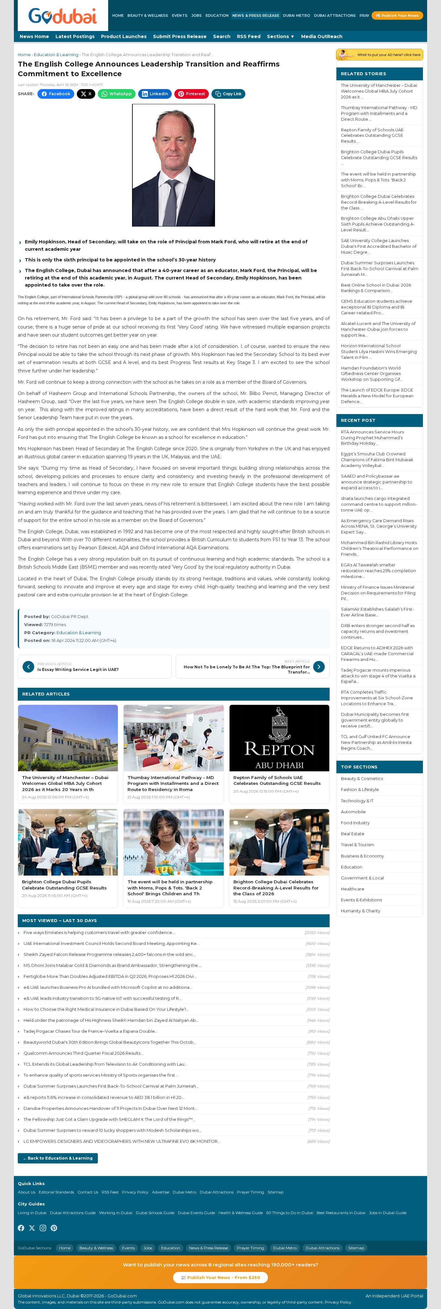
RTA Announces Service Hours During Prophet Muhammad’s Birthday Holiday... (372, 438)
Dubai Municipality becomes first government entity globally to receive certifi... (375, 720)
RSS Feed (249, 36)
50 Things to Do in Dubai (289, 1212)
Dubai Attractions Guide (73, 1212)
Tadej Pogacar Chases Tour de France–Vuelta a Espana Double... (91, 1031)
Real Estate (352, 833)
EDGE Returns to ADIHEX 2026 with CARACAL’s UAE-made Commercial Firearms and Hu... (377, 653)
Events (180, 15)
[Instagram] (43, 1229)
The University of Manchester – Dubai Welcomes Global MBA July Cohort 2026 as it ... (379, 91)
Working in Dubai (115, 1212)
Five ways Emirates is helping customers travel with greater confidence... (99, 932)
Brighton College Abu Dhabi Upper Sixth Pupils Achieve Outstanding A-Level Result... (378, 224)
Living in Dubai (32, 1212)
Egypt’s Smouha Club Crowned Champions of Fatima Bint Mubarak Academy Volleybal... (377, 460)
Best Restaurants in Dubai (341, 1212)
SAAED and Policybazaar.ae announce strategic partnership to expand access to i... (376, 482)
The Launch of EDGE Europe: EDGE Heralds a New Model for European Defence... (377, 396)
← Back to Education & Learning (58, 1158)
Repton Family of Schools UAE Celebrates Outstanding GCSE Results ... (372, 135)
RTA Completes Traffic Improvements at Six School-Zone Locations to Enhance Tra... (377, 698)
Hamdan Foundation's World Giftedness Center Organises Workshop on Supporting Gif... (372, 374)
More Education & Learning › (290, 693)
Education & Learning (56, 54)
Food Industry (355, 822)
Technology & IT (357, 800)
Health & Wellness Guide (241, 1212)
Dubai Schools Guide (155, 1212)
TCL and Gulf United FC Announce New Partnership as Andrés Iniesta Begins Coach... (376, 742)
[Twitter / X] (32, 1229)
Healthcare (352, 889)
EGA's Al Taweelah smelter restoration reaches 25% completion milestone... (378, 571)
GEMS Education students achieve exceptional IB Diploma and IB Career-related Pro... (376, 307)
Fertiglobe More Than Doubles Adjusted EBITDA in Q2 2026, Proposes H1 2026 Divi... (110, 976)
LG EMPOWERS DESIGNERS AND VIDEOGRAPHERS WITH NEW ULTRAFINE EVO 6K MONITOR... (122, 1141)
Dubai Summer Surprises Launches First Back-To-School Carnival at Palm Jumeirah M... (379, 268)
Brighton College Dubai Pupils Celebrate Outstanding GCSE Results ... (379, 157)
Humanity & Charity (360, 910)
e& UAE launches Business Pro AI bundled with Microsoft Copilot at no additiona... (108, 987)
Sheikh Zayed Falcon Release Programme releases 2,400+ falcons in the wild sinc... (110, 954)
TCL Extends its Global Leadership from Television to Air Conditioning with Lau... (105, 1064)
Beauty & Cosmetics (362, 778)
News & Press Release (255, 15)
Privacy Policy (135, 1192)
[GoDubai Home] (63, 15)
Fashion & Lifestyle (360, 789)
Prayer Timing (250, 1192)
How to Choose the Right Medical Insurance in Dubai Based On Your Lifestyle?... (106, 1009)
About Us (26, 1192)
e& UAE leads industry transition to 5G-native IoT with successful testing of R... (103, 998)
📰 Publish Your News (397, 15)
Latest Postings (75, 36)
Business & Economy (362, 856)
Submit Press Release (180, 36)
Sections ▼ (281, 36)
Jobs (196, 15)
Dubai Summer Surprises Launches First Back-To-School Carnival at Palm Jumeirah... (111, 1086)
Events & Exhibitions (361, 900)
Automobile (353, 811)
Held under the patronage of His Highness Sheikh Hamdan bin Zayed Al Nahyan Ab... (111, 1020)
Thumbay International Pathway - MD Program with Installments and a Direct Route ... (379, 113)
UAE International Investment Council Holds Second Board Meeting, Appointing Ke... (112, 943)
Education (217, 15)
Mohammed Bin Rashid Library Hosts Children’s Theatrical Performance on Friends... (379, 548)
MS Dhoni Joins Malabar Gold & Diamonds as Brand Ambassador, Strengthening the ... (113, 965)
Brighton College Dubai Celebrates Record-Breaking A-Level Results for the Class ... (379, 202)
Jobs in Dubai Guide (387, 1212)
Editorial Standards (56, 1192)
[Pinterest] (54, 1229)
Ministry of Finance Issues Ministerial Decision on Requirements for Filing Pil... (378, 593)
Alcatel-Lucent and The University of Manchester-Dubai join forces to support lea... (378, 329)
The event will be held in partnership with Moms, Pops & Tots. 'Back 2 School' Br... (378, 180)
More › (410, 73)
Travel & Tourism (357, 844)
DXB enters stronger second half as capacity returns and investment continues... (378, 631)
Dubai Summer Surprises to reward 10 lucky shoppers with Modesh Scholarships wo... (113, 1130)
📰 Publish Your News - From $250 (220, 1277)
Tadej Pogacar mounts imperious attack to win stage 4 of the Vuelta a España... (378, 676)
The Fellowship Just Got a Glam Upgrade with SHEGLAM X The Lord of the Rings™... (110, 1119)
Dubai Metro (296, 15)
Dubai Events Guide (196, 1212)
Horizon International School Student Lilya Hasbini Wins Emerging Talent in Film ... (379, 351)
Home (118, 15)
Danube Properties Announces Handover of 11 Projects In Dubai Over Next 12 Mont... (111, 1108)
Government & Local (362, 878)
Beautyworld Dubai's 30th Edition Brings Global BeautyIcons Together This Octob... (110, 1042)
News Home (34, 36)
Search (222, 36)
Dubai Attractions (335, 15)
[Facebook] (21, 1229)
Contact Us (87, 1192)
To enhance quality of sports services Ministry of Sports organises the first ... (101, 1075)
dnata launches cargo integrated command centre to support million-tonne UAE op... (379, 504)
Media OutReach (322, 36)
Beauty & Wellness (148, 15)
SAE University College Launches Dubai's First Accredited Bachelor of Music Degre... (378, 246)
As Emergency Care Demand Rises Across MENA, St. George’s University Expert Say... (379, 526)
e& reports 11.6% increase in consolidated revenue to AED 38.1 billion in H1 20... (104, 1097)
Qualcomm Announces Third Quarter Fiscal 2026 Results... (83, 1053)
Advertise (160, 1192)
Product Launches (124, 36)
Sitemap (275, 1192)
